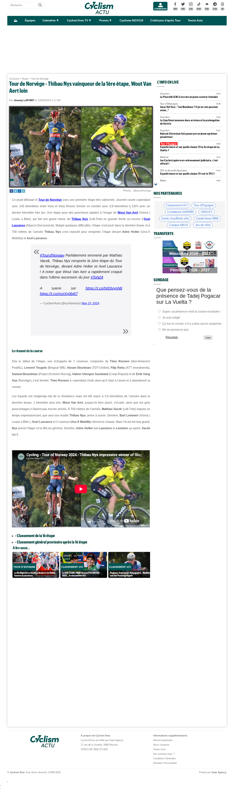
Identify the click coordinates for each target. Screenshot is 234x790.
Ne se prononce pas (175, 329)
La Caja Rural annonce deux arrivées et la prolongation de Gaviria (190, 120)
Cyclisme (14, 78)
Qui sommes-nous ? (164, 754)
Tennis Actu (195, 20)
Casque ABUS (178, 225)
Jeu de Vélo (203, 225)
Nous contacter (161, 744)
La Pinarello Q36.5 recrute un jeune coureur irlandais (190, 95)
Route (25, 78)
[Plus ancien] (156, 184)
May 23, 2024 (90, 303)
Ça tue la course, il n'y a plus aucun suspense (192, 323)
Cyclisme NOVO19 (131, 20)
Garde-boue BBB (207, 218)
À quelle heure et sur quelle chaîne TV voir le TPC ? (190, 172)
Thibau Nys (79, 219)
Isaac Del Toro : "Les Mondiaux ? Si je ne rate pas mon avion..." (190, 107)
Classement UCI (176, 205)
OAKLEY (207, 211)
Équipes (30, 20)
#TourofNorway (52, 255)
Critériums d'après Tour (165, 20)
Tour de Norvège (39, 78)
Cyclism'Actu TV (77, 20)
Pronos (104, 20)
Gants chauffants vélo (175, 218)
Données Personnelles (165, 763)
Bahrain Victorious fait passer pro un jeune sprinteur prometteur (190, 133)
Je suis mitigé (171, 317)
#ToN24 (97, 277)
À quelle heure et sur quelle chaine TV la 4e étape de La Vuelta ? (190, 147)
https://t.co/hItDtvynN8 (104, 288)
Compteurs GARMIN (180, 211)
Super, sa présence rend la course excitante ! (191, 311)
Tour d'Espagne (204, 205)
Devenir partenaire (162, 740)
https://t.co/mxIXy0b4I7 (59, 294)
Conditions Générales (164, 758)
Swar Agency (218, 772)
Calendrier (49, 20)
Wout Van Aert (128, 212)
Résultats (172, 337)
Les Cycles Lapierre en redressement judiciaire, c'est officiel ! (190, 160)
